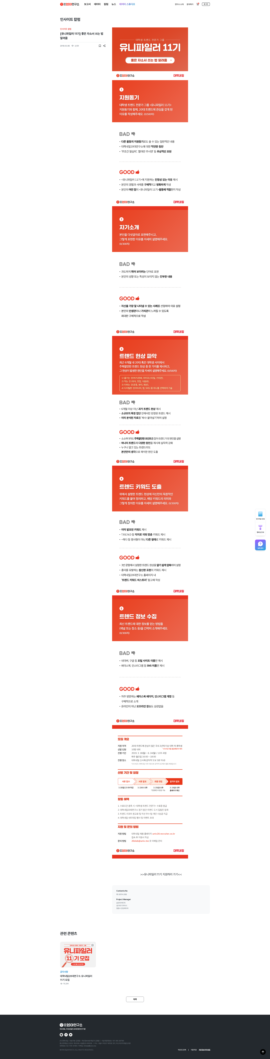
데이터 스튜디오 (127, 4)
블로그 (70, 1034)
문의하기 (190, 4)
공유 (104, 45)
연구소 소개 (179, 4)
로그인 (206, 4)
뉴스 (114, 4)
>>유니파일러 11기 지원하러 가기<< (161, 874)
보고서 (87, 4)
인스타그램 (61, 1034)
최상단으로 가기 (263, 1052)
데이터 (97, 4)
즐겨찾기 (99, 45)
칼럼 (106, 4)
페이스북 (66, 1034)
